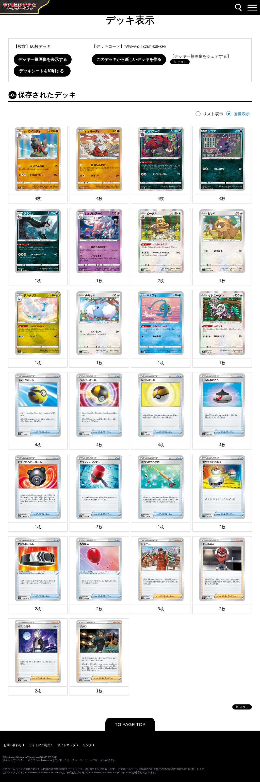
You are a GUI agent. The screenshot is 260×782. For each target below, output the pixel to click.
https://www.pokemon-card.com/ (42, 772)
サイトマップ (66, 745)
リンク (87, 745)
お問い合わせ (13, 745)
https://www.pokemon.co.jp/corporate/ (110, 772)
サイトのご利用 (39, 745)
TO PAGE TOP (130, 724)
